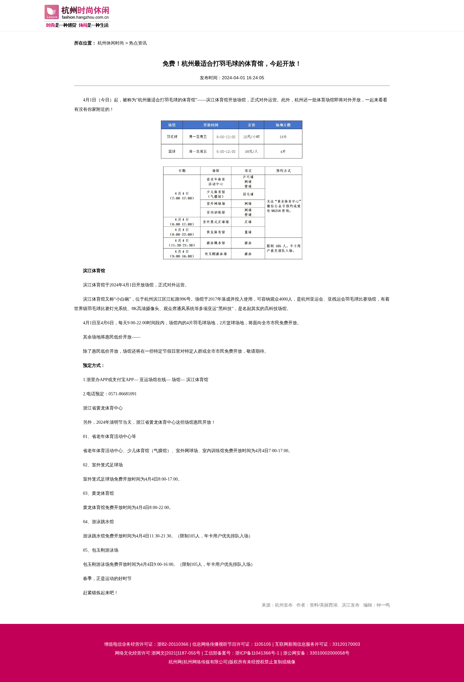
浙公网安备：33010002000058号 (316, 652)
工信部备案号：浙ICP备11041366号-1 (241, 652)
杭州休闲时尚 (111, 42)
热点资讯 (138, 42)
